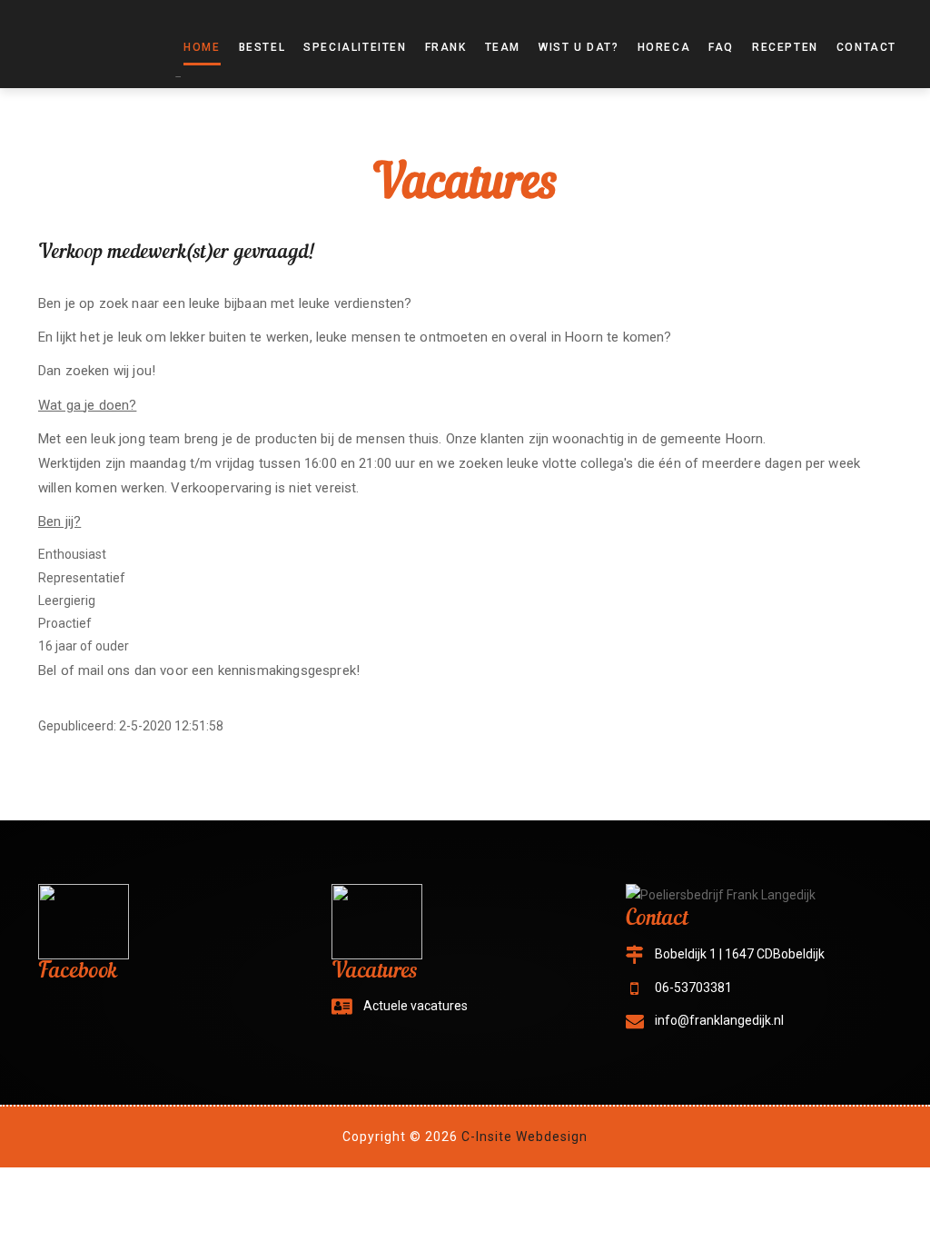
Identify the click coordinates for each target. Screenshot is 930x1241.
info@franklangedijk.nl (719, 1020)
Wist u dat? (579, 47)
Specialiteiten (354, 47)
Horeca (664, 47)
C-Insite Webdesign (524, 1136)
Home (201, 47)
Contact (866, 47)
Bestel (262, 47)
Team (502, 47)
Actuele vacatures (415, 1005)
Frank (446, 47)
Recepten (785, 47)
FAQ (721, 47)
